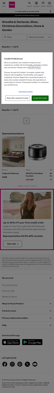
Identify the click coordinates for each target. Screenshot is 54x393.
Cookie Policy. (34, 67)
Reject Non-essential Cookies (18, 98)
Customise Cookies (26, 92)
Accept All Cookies (40, 98)
